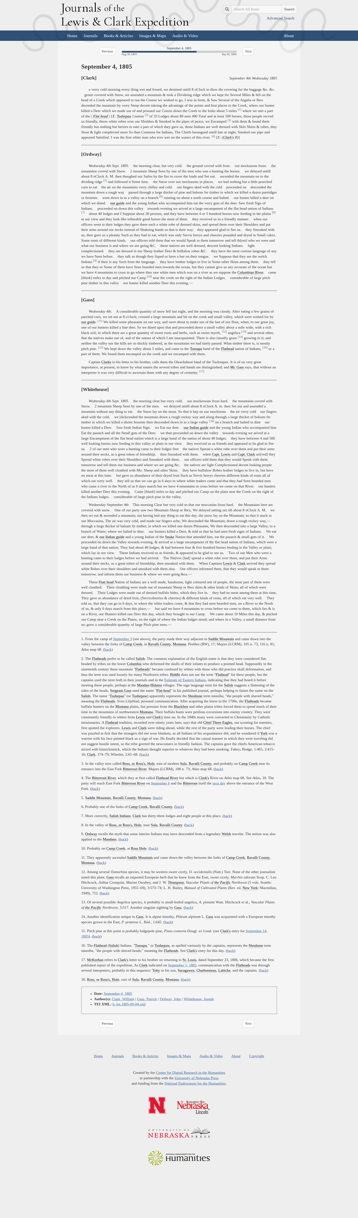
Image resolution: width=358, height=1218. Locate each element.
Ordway (91, 834)
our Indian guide (196, 427)
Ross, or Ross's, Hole (138, 763)
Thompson (176, 882)
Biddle (175, 674)
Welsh (226, 834)
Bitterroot (190, 783)
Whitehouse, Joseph (199, 999)
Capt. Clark (246, 454)
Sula (183, 763)
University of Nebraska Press (197, 1078)
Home (72, 35)
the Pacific (222, 882)
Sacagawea (186, 970)
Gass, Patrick (147, 999)
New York (250, 888)
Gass (110, 877)
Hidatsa (156, 685)
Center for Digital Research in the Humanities (190, 1073)
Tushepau (124, 116)
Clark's (228, 137)
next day (219, 783)
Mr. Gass (237, 367)
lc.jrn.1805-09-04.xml (129, 1004)
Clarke (106, 362)
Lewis (227, 563)
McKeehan (95, 960)
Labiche (224, 970)
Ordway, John (170, 999)
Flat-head (163, 690)
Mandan (143, 685)
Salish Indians (120, 816)
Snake (169, 537)
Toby (156, 970)
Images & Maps (152, 35)
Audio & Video (185, 35)
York (263, 733)
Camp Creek (132, 644)
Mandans (109, 839)
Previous (107, 51)
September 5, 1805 (182, 965)
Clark (241, 563)
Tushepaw (139, 696)
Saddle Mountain (221, 639)
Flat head (100, 116)
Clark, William (123, 999)
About (289, 35)
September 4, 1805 (118, 993)
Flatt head (106, 582)
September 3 (122, 639)
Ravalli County (159, 644)
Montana (179, 644)
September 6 (160, 783)
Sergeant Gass (120, 690)
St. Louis (189, 960)
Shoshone (195, 696)
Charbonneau (206, 970)
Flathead (227, 349)
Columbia (134, 664)
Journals (90, 35)
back (107, 649)
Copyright (256, 1056)
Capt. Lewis (221, 454)
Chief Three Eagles (217, 722)
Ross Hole (138, 848)
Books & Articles (118, 35)
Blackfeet (181, 706)
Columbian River (250, 272)
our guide (117, 203)
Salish (140, 659)
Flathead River (167, 778)
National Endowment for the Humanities (195, 1083)
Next (248, 51)
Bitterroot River (134, 769)
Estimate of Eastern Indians (185, 680)
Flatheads (99, 659)
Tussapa (196, 349)
